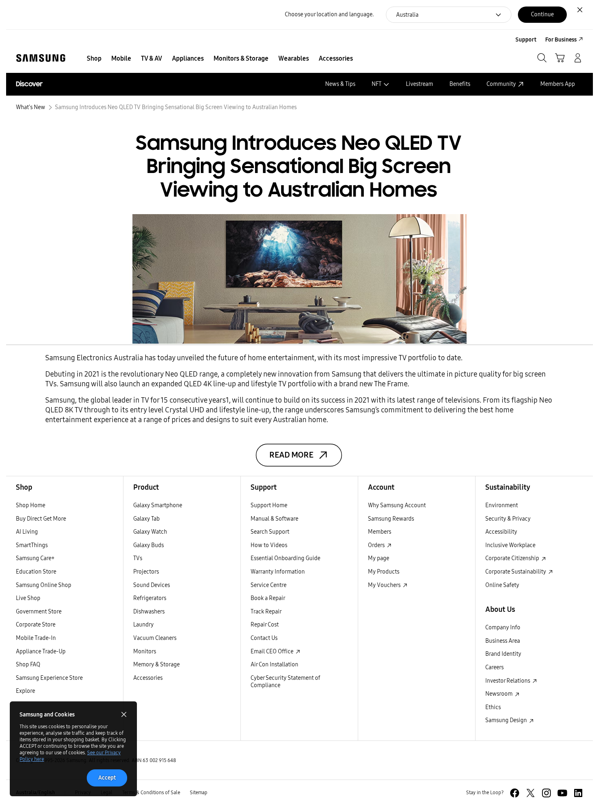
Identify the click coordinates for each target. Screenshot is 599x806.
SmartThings (32, 545)
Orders (377, 545)
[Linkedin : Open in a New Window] (578, 793)
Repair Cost (265, 624)
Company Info (502, 627)
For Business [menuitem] (561, 39)
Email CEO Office (273, 651)
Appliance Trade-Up (41, 651)
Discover (29, 84)
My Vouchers (385, 585)
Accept (107, 777)
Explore (25, 691)
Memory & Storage (156, 664)
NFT (376, 84)
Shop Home (30, 505)
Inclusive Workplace (510, 545)
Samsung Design (506, 720)
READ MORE (291, 455)
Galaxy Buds (148, 545)
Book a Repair (268, 598)
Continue (542, 14)
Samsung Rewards (391, 518)
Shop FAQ (28, 664)
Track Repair (266, 611)
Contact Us (264, 638)
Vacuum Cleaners (154, 638)
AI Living (27, 531)
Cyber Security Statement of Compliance (285, 682)
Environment (501, 505)
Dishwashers (149, 611)
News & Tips (340, 84)
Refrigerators (149, 598)
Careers (494, 667)
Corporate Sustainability (516, 571)
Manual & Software (274, 518)
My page (378, 558)
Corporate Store (35, 624)
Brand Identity (503, 653)
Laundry (143, 624)
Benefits (459, 84)
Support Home (269, 505)
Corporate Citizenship (512, 558)
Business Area (502, 640)
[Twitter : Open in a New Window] (530, 793)
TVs (137, 558)
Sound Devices (151, 585)
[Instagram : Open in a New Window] (546, 793)
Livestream (419, 84)
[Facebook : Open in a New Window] (515, 793)
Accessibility (501, 531)
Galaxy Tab (146, 518)
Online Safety (502, 585)
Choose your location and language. (329, 14)
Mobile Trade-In (36, 638)
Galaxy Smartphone (157, 505)
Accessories (148, 678)
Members (379, 531)
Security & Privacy (508, 518)
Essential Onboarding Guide (285, 558)
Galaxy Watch (150, 531)
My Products (383, 571)
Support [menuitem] (525, 39)
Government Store (39, 611)
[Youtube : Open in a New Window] (562, 793)
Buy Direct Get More (41, 518)
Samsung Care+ (35, 558)
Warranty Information (278, 571)
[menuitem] (94, 58)
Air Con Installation (274, 664)
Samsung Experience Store (49, 678)
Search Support (270, 531)
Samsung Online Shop (43, 585)
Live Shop (28, 598)
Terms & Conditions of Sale (151, 792)
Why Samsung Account (397, 505)
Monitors (144, 651)
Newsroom (499, 693)
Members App (557, 84)
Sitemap (198, 792)
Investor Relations (508, 680)
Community (501, 84)
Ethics (493, 707)
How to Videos (269, 545)
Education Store (36, 571)
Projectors (146, 571)
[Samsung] (41, 58)
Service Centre (268, 585)
